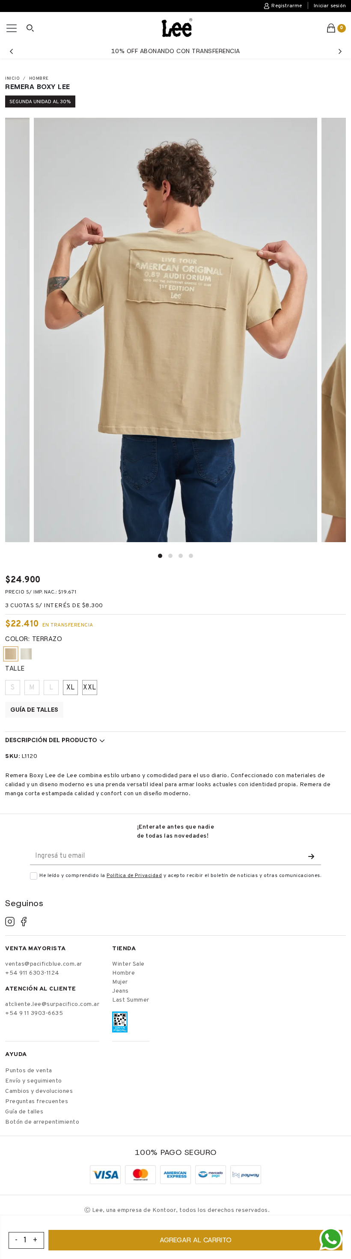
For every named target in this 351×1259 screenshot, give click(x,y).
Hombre (39, 78)
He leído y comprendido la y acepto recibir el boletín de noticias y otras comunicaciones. (180, 875)
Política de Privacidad (134, 875)
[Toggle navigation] (11, 28)
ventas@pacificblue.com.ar (43, 964)
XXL (89, 687)
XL (70, 687)
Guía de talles (34, 709)
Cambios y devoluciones (39, 1091)
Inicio (12, 78)
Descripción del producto (51, 740)
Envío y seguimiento (33, 1081)
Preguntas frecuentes (36, 1101)
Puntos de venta (28, 1070)
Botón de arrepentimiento (42, 1122)
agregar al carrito (196, 1239)
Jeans (120, 991)
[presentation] (11, 51)
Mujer (120, 982)
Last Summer (130, 1000)
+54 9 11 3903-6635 (34, 1013)
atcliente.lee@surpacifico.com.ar (52, 1004)
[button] (160, 556)
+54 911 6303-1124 (32, 973)
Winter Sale (128, 964)
